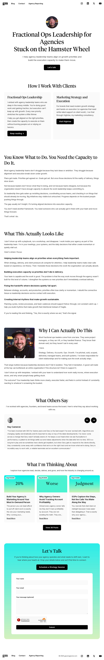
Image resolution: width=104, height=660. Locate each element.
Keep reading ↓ (17, 133)
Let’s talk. (52, 67)
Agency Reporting (36, 4)
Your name (20, 579)
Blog (13, 4)
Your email (20, 588)
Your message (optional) (25, 597)
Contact (21, 4)
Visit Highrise (65, 121)
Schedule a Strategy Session (52, 567)
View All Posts (52, 528)
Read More (11, 518)
